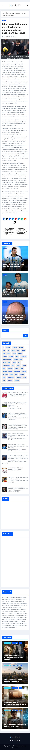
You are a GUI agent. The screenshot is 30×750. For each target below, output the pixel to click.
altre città (8, 347)
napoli (4, 368)
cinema (23, 350)
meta (13, 365)
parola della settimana (7, 371)
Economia (5, 356)
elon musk (11, 356)
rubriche (24, 371)
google (16, 356)
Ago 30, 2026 (8, 268)
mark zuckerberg (6, 365)
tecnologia (18, 377)
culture (14, 353)
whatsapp (17, 380)
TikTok (24, 377)
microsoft (18, 365)
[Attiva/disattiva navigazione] (2, 5)
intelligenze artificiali (18, 359)
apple (4, 350)
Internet (4, 362)
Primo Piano (7, 643)
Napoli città (10, 368)
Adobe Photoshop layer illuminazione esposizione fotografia (13, 657)
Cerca (5, 331)
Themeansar (15, 748)
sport (4, 20)
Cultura (8, 353)
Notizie (15, 37)
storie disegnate (10, 377)
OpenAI (21, 368)
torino (4, 380)
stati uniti (22, 374)
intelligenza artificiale (7, 359)
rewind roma (17, 371)
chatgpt (13, 350)
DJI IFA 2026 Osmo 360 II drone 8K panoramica (13, 681)
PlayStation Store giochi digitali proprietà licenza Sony (15, 725)
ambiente (15, 347)
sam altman (5, 374)
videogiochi (10, 380)
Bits (8, 350)
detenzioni (20, 353)
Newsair (23, 746)
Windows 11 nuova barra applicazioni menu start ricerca (15, 703)
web (20, 643)
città (4, 353)
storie (4, 377)
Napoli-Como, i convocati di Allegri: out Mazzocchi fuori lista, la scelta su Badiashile (13, 317)
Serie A (11, 374)
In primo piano (23, 356)
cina (18, 350)
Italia (9, 362)
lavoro (14, 362)
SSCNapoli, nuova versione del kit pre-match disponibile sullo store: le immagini (14, 291)
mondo (24, 365)
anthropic (21, 347)
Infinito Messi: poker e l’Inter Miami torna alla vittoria (13, 265)
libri (19, 362)
